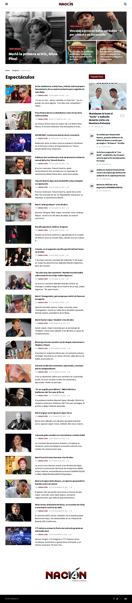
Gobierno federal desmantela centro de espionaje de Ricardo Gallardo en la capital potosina (111, 172)
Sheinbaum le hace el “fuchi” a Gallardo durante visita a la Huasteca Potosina (101, 118)
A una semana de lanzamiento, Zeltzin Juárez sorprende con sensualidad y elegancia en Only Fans (111, 54)
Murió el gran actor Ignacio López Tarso (53, 413)
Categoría (15, 70)
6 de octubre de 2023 (58, 119)
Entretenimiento (78, 48)
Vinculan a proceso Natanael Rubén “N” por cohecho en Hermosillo (96, 33)
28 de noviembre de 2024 (33, 64)
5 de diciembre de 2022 (58, 534)
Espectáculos (15, 49)
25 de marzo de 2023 (58, 323)
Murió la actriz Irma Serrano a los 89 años (54, 457)
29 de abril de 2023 (57, 230)
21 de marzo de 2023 (58, 372)
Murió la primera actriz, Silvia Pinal (33, 56)
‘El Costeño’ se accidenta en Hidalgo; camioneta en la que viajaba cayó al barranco (81, 55)
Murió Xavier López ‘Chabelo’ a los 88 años (54, 319)
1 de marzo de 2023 (57, 461)
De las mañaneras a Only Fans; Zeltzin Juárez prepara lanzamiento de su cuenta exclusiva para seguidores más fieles (60, 89)
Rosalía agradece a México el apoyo (51, 226)
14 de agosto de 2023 (58, 138)
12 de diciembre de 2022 (59, 511)
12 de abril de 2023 (57, 279)
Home (7, 70)
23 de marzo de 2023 (58, 348)
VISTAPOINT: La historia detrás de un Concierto (57, 135)
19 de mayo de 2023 (57, 208)
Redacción (16, 64)
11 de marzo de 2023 (58, 416)
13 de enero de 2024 (108, 64)
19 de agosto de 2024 (79, 40)
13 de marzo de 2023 (58, 395)
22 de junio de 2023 (57, 164)
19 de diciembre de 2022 (59, 487)
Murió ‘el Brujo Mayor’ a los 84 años (51, 204)
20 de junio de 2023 (57, 187)
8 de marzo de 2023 (57, 438)
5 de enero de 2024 (57, 95)
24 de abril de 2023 (57, 255)
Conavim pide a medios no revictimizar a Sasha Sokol (60, 435)
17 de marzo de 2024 (78, 64)
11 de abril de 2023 (57, 302)
